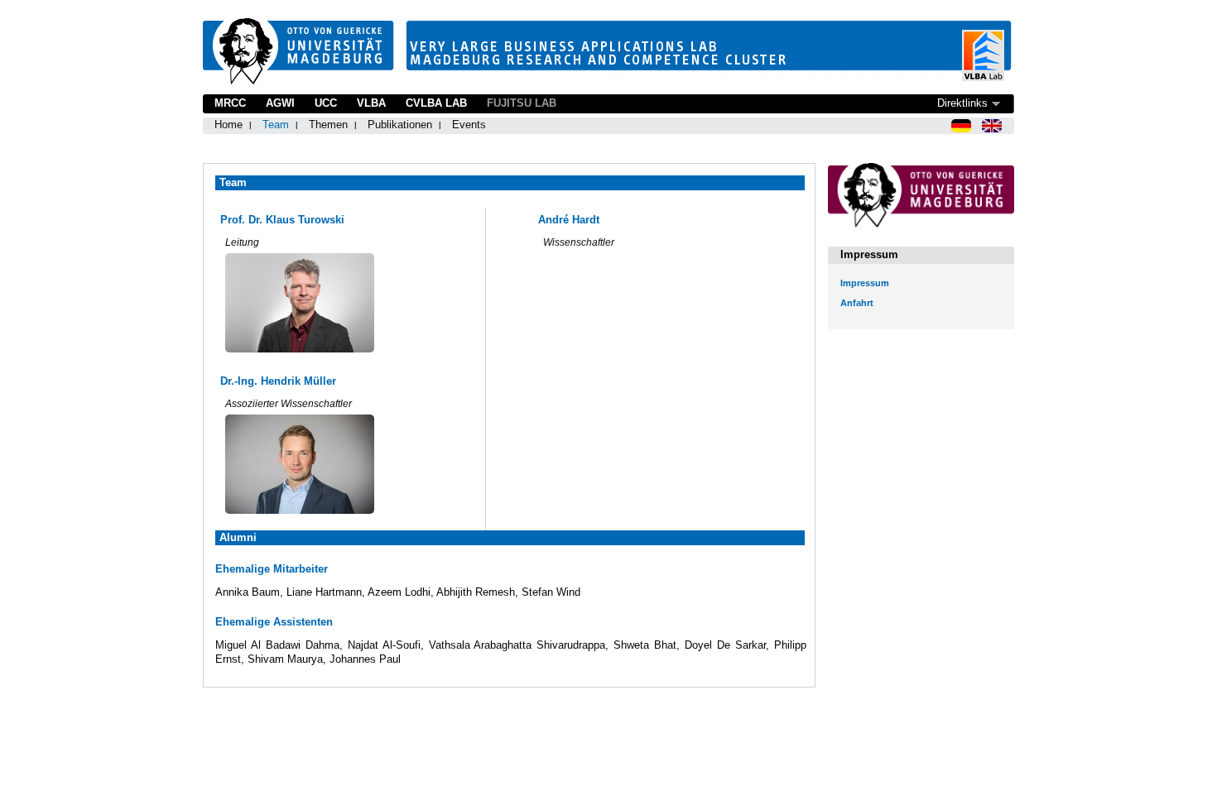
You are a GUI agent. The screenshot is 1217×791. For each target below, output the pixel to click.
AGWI (280, 103)
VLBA (371, 103)
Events (469, 124)
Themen (328, 124)
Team (275, 124)
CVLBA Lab (436, 103)
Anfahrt (856, 303)
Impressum (864, 283)
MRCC (230, 103)
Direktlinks (962, 103)
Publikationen (400, 124)
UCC (326, 103)
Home (228, 124)
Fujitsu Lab (521, 103)
